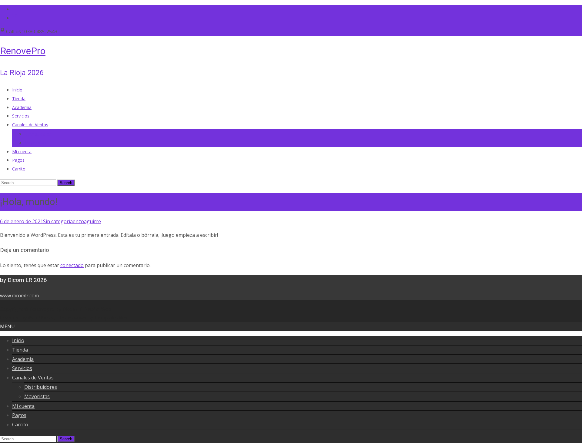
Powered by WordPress (27, 317)
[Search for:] (28, 182)
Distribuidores (38, 134)
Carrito (18, 169)
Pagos (18, 160)
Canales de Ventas (30, 124)
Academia (22, 107)
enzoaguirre (87, 221)
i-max (81, 317)
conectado (72, 265)
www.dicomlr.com (19, 295)
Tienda (18, 98)
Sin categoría (58, 221)
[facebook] (14, 9)
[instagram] (14, 18)
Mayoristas (35, 143)
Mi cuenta (22, 151)
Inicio (17, 90)
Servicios (20, 116)
